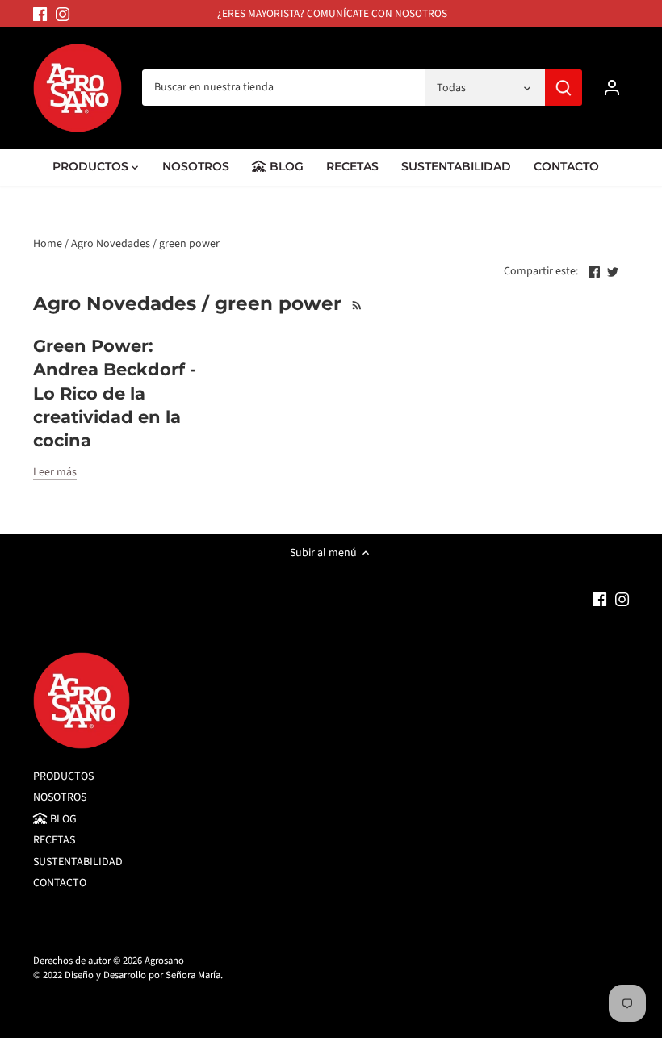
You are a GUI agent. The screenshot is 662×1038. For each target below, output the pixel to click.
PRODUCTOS (63, 776)
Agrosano (164, 960)
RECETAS (54, 840)
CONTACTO (59, 883)
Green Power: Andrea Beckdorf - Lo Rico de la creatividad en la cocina (114, 393)
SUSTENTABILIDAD (78, 862)
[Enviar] (563, 87)
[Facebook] (40, 14)
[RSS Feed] (355, 303)
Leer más (55, 472)
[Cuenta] (612, 87)
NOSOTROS (59, 797)
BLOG (62, 819)
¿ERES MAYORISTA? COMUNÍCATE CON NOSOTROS (332, 13)
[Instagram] (62, 14)
